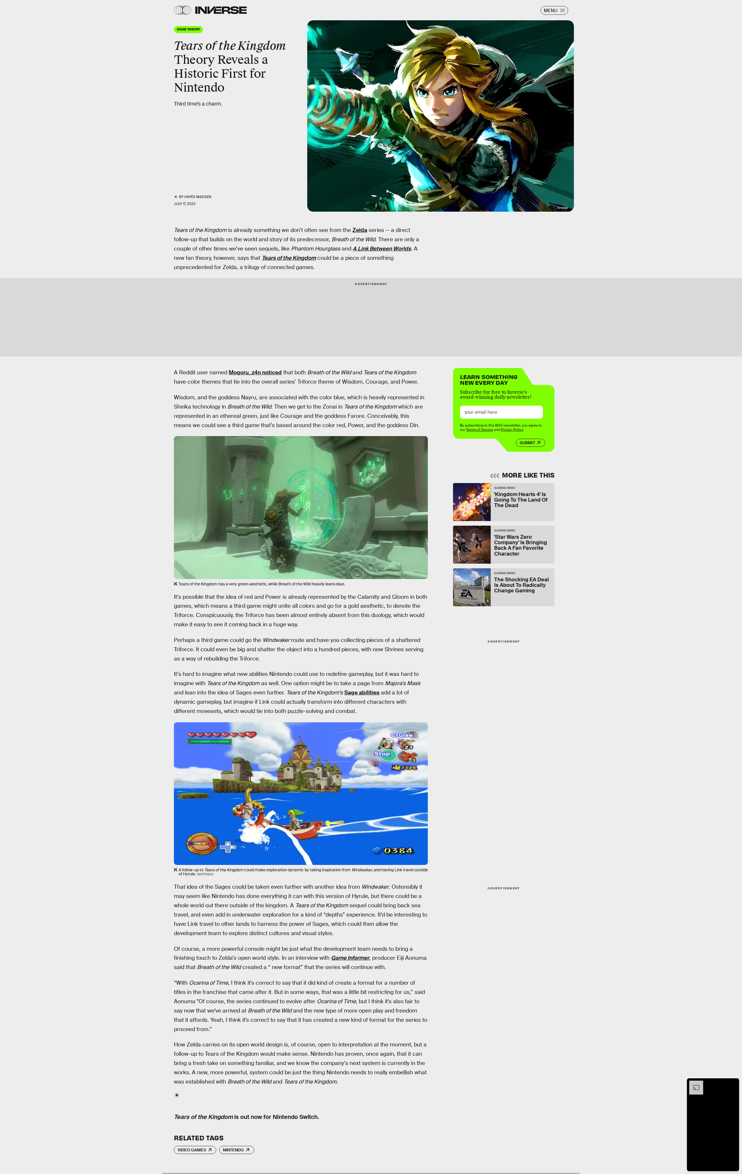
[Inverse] (221, 10)
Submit (527, 442)
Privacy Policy (512, 429)
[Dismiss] (732, 1083)
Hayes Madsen (197, 197)
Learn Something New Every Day (489, 379)
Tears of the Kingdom (289, 258)
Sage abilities (361, 692)
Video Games (192, 1150)
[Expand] (693, 1083)
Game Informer (350, 957)
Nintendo (233, 1150)
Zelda (359, 230)
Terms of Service (479, 429)
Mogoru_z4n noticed (255, 372)
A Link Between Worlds (382, 248)
